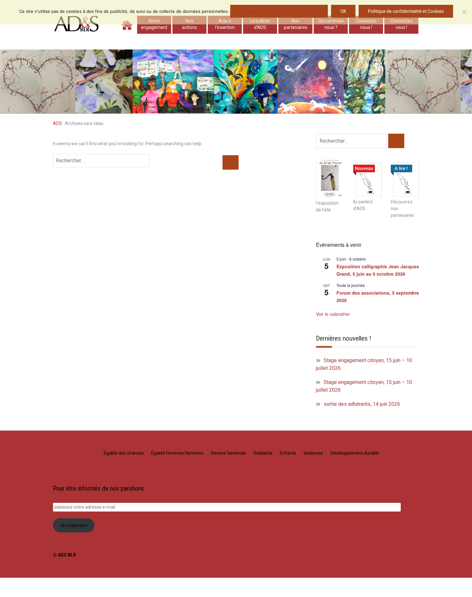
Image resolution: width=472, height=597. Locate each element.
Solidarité (263, 453)
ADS (126, 25)
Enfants (288, 453)
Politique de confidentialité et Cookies (279, 11)
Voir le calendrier (333, 314)
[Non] (464, 12)
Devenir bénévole (228, 453)
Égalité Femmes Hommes (177, 453)
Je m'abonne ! (74, 525)
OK (343, 11)
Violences (313, 453)
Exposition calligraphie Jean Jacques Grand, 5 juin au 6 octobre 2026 (378, 270)
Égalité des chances (124, 453)
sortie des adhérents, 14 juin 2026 (362, 404)
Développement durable (354, 453)
